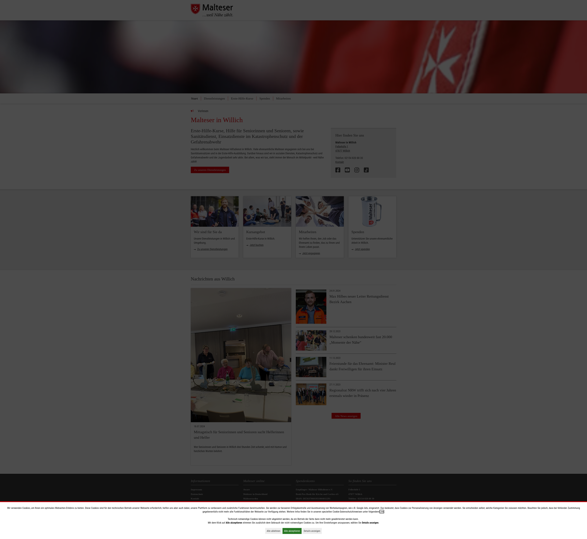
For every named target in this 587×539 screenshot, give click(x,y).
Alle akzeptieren (293, 530)
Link (382, 511)
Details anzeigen (313, 530)
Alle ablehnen (274, 530)
